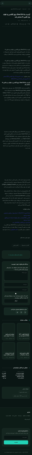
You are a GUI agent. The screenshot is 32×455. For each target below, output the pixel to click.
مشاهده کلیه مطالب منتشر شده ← (15, 255)
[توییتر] (25, 312)
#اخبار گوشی (15, 245)
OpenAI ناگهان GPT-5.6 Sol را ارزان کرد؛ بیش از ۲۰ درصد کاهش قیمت (23, 336)
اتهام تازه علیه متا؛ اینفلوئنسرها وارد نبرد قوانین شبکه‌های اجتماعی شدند (20, 376)
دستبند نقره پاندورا (23, 392)
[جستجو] (2, 3)
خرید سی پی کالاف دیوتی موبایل (20, 396)
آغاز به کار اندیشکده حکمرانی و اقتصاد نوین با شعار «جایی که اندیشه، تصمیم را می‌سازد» (8, 355)
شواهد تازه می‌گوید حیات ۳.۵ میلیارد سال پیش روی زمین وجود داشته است (9, 337)
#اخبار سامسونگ (25, 245)
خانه (29, 9)
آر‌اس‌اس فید (27, 419)
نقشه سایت (8, 416)
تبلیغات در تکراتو (26, 416)
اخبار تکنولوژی (14, 230)
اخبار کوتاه (24, 9)
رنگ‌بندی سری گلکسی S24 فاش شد (21, 223)
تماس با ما (14, 416)
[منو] (29, 3)
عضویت (16, 442)
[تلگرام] (17, 312)
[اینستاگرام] (21, 312)
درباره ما (20, 416)
